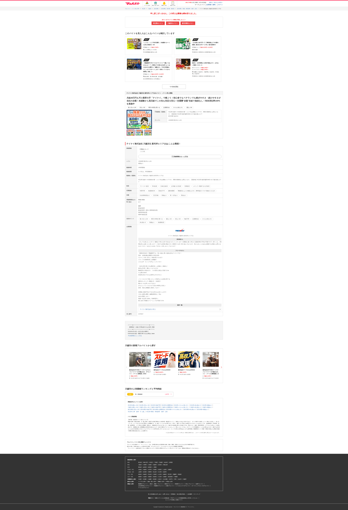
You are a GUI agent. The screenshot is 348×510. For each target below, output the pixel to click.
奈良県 (159, 464)
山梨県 (140, 472)
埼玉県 (151, 462)
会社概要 (190, 494)
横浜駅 (155, 479)
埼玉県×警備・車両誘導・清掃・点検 (156, 411)
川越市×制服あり (207, 407)
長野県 (150, 472)
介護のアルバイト (170, 485)
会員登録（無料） (211, 4)
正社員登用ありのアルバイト (145, 485)
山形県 (164, 469)
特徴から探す (169, 481)
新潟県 (145, 472)
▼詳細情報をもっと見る (135, 335)
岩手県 (150, 469)
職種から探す (161, 481)
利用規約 (173, 494)
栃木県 (166, 462)
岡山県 (150, 474)
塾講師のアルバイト (143, 484)
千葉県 (156, 462)
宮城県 (155, 469)
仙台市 (179, 479)
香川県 (169, 474)
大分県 (159, 476)
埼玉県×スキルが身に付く (181, 405)
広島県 (155, 474)
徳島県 (164, 474)
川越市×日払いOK (144, 407)
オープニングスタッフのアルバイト (200, 485)
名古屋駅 (165, 479)
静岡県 (150, 467)
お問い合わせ (166, 494)
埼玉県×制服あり (207, 405)
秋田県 (159, 469)
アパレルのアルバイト (143, 487)
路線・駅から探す (152, 481)
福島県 (169, 469)
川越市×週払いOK (133, 407)
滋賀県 (155, 464)
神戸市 (171, 479)
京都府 (150, 464)
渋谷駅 (140, 479)
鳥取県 (140, 474)
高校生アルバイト (169, 484)
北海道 (140, 469)
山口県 (159, 474)
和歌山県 (165, 464)
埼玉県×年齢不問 (155, 405)
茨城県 (161, 462)
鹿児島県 (170, 476)
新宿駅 (145, 479)
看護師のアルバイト (159, 485)
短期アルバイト (199, 484)
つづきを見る (174, 86)
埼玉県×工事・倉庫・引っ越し (136, 411)
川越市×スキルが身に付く (181, 407)
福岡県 (140, 476)
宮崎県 (164, 476)
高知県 (179, 474)
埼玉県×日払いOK (144, 405)
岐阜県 (145, 467)
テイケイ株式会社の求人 (148, 309)
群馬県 (171, 462)
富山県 (155, 472)
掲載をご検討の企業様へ (216, 2)
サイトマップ (197, 494)
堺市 (175, 479)
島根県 (145, 474)
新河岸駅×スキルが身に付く (174, 409)
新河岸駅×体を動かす (190, 409)
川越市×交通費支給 (167, 407)
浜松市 (159, 479)
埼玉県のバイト (158, 23)
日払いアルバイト (189, 484)
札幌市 (184, 479)
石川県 (159, 472)
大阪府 (140, 464)
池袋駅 (150, 479)
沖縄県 (176, 476)
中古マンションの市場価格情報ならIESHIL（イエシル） (184, 498)
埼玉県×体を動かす (195, 405)
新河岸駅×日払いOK (133, 409)
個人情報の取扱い (181, 494)
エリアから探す (142, 481)
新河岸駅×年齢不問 (146, 409)
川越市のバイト (173, 23)
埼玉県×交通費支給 (167, 405)
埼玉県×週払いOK (133, 405)
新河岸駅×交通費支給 (159, 409)
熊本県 (155, 476)
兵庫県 (145, 464)
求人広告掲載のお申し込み (154, 494)
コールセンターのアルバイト (183, 485)
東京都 (140, 462)
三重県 (155, 467)
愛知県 (140, 467)
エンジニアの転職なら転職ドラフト (174, 499)
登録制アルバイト (179, 484)
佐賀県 (145, 476)
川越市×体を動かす (195, 407)
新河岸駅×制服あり (202, 409)
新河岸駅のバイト (188, 23)
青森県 (145, 469)
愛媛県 (174, 474)
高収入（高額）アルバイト (156, 484)
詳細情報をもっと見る (181, 156)
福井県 (164, 472)
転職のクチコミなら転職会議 (162, 498)
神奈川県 (145, 462)
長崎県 (150, 476)
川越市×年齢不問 (155, 407)
